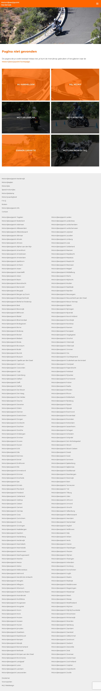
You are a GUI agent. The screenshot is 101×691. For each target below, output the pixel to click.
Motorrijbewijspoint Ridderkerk (63, 397)
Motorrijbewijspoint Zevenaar (62, 654)
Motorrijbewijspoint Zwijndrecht (63, 669)
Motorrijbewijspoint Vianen (61, 544)
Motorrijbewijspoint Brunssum (13, 346)
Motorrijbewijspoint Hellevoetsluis (14, 570)
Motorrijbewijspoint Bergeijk (12, 291)
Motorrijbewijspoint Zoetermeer (63, 658)
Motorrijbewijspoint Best (11, 305)
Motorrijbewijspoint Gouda (12, 522)
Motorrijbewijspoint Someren (62, 460)
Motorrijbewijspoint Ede (11, 452)
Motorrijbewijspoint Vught (61, 573)
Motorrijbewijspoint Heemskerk (13, 544)
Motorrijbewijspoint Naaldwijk (62, 287)
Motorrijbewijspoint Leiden (61, 217)
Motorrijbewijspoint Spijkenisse (62, 467)
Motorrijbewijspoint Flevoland (13, 489)
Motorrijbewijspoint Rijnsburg (62, 401)
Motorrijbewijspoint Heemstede (14, 548)
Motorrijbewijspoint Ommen (62, 349)
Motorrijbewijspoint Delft (11, 382)
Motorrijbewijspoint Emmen (12, 474)
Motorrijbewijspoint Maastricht (62, 261)
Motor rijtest (75, 117)
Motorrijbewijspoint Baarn (11, 280)
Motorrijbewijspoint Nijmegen (62, 309)
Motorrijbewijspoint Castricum (13, 364)
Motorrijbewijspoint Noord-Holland (64, 316)
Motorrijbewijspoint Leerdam (13, 669)
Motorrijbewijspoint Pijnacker (62, 375)
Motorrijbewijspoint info (10, 208)
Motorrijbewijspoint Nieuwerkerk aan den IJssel (69, 298)
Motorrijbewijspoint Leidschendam (64, 224)
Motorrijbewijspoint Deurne (12, 401)
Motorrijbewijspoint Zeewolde (62, 647)
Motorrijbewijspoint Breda (11, 342)
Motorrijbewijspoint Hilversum (13, 588)
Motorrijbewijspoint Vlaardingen (63, 548)
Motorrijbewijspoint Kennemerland (15, 647)
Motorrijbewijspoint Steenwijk (62, 478)
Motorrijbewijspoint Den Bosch (13, 390)
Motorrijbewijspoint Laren (11, 665)
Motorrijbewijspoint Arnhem (12, 265)
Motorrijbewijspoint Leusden (62, 235)
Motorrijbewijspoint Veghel (61, 526)
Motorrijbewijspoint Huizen (12, 625)
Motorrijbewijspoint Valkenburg (63, 511)
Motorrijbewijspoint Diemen (12, 412)
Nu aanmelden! (26, 84)
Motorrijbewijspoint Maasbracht (63, 254)
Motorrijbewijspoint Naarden (62, 291)
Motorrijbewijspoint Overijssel (62, 364)
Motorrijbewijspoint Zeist (60, 650)
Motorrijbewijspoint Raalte (61, 386)
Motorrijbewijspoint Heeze (12, 562)
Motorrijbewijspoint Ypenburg (62, 625)
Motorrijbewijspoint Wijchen (62, 606)
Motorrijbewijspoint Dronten (12, 437)
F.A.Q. (4, 201)
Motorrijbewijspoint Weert (61, 595)
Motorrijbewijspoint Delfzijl (12, 386)
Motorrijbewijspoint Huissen (12, 621)
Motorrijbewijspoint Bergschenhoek (15, 298)
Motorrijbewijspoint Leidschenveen (64, 228)
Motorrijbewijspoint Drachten (13, 426)
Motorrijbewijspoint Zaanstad (62, 632)
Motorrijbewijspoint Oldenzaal (62, 346)
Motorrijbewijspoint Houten (12, 617)
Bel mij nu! (75, 84)
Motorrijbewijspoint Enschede (13, 478)
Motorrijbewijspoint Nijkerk (61, 305)
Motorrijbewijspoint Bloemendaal (14, 320)
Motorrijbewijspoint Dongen (12, 419)
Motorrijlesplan (7, 182)
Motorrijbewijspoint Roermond (63, 412)
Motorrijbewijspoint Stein (60, 482)
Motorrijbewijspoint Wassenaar (63, 592)
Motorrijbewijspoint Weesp (61, 599)
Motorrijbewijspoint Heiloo (11, 566)
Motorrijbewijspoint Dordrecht (13, 423)
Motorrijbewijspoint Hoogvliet (13, 606)
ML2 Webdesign (8, 685)
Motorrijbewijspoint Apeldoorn (13, 261)
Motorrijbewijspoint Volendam (62, 562)
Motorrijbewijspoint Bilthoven (13, 313)
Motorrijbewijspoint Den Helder (13, 397)
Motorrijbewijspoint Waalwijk (62, 581)
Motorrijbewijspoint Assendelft (13, 272)
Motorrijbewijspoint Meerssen (62, 265)
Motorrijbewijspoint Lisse (60, 243)
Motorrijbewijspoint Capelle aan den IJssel (17, 360)
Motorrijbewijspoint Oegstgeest (63, 335)
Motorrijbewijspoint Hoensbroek (14, 595)
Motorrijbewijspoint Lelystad (62, 232)
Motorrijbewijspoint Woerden (62, 621)
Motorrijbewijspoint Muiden (61, 283)
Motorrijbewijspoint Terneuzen (63, 485)
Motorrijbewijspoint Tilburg (61, 493)
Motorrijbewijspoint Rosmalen (62, 419)
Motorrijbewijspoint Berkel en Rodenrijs (16, 302)
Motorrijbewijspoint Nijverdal (62, 313)
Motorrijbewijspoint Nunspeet (62, 331)
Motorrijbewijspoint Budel (11, 349)
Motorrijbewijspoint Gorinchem (13, 518)
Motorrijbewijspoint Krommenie (14, 658)
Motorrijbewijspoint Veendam (62, 518)
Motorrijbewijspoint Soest (60, 456)
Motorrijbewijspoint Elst (10, 467)
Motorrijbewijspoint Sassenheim (63, 426)
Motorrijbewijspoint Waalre (61, 577)
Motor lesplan (26, 117)
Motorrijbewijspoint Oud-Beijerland (64, 357)
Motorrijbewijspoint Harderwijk (13, 179)
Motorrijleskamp (8, 193)
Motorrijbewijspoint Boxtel (12, 335)
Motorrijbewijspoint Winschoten (63, 614)
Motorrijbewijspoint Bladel (11, 316)
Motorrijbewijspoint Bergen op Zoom (16, 294)
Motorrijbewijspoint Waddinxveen (64, 584)
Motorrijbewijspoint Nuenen (61, 327)
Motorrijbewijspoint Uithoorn (62, 500)
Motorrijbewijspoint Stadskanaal (63, 471)
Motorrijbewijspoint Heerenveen (14, 551)
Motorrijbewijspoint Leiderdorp (63, 221)
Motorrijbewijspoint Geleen (12, 504)
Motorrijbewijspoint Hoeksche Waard (15, 592)
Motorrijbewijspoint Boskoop (12, 331)
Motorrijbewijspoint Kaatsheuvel (14, 636)
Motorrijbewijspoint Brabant (12, 338)
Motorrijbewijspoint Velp (60, 533)
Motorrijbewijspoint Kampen (12, 639)
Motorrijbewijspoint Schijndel (62, 437)
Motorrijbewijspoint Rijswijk (61, 408)
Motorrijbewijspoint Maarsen (62, 250)
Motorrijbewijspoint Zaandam (62, 628)
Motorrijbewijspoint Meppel (61, 269)
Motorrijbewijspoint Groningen (13, 526)
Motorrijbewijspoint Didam (12, 408)
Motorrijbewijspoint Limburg (62, 239)
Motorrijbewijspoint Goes (11, 515)
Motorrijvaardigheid (9, 197)
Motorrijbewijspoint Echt (11, 448)
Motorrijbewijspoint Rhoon (61, 393)
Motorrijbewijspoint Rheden (61, 390)
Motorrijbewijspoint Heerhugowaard (15, 555)
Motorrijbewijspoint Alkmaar (12, 235)
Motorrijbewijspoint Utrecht (61, 507)
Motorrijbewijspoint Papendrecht (63, 368)
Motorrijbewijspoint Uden (60, 496)
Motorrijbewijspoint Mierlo (61, 276)
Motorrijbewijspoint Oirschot (62, 338)
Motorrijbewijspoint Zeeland (62, 643)
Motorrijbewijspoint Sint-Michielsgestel (66, 441)
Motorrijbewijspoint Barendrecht (14, 283)
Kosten (4, 204)
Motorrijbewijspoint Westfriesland (64, 603)
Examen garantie (26, 150)
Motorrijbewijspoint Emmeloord (14, 471)
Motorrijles (6, 186)
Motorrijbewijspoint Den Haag (13, 393)
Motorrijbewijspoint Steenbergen (63, 474)
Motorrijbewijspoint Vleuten (61, 551)
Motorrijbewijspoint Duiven (12, 445)
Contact (5, 212)
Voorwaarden (7, 682)
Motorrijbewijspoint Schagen (62, 430)
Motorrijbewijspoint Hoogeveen (14, 603)
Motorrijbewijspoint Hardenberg (14, 537)
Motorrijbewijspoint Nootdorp (62, 324)
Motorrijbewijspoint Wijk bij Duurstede (65, 610)
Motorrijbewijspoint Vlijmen (61, 555)
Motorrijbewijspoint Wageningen (63, 588)
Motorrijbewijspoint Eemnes (12, 456)
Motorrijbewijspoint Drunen (12, 441)
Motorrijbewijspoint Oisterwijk (62, 342)
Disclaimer (6, 678)
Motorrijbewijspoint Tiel (60, 489)
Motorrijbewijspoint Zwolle (61, 672)
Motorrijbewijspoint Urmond (62, 504)
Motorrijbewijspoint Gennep (12, 511)
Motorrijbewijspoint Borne (11, 327)
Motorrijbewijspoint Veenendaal (63, 522)
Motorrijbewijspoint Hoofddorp (13, 599)
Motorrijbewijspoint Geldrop (12, 500)
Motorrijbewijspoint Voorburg (62, 566)
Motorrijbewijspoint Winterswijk (63, 617)
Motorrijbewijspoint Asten (11, 276)
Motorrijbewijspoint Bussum (12, 357)
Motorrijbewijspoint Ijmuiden (12, 628)
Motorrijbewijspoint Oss (60, 353)
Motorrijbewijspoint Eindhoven (13, 463)
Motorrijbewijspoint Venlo (61, 540)
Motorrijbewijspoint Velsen (61, 537)
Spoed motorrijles (8, 190)
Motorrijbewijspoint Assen (11, 269)
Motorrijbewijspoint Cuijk (11, 371)
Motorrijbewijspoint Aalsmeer (13, 224)
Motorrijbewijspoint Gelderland (13, 496)
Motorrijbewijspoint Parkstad (62, 371)
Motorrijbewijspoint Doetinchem (14, 415)
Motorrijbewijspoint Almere (12, 243)
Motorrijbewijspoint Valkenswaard (64, 515)
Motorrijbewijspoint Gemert (12, 507)
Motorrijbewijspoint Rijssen (61, 404)
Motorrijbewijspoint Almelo (12, 239)
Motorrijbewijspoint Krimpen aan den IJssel (18, 654)
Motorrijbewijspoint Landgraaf (13, 661)
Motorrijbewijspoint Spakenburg (63, 463)
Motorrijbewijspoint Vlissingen (62, 559)
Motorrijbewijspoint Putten (61, 382)
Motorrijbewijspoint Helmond (13, 573)
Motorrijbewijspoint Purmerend (63, 379)
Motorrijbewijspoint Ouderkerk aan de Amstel (68, 360)
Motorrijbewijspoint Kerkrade (12, 650)
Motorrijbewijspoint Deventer (13, 404)
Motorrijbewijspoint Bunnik (12, 353)
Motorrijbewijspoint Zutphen (62, 665)
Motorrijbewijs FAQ (75, 150)
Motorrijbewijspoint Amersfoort (13, 250)
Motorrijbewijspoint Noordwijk (62, 320)
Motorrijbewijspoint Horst (11, 614)
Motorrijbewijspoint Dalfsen (12, 379)
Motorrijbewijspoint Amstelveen (14, 254)
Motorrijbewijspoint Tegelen (12, 217)
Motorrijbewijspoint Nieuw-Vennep (64, 302)
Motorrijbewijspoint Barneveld (13, 287)
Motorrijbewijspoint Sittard (61, 445)
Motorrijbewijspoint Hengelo (12, 581)
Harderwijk (10, 3)
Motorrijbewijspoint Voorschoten (63, 570)
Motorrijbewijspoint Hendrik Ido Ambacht (17, 577)
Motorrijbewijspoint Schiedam (62, 434)
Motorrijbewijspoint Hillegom (13, 584)
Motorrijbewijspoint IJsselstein (13, 632)
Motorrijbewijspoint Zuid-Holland (63, 661)
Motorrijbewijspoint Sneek (61, 452)
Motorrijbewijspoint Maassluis (62, 258)
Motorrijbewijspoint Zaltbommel (63, 636)
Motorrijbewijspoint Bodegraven (14, 324)
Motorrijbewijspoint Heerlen (12, 559)
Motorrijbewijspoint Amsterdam (14, 258)
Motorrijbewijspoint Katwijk (12, 643)
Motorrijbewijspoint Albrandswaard (15, 232)
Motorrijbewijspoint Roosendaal (63, 415)
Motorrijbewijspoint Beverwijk (13, 309)
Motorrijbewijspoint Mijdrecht (62, 280)
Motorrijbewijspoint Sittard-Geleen (64, 448)
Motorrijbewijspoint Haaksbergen (14, 529)
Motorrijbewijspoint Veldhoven (62, 529)
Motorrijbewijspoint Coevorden (13, 368)
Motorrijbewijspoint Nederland (13, 221)
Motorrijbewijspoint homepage (16, 62)
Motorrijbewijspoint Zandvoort (62, 639)
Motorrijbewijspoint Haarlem (12, 533)
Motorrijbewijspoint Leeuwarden (14, 672)
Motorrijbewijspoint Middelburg (63, 272)
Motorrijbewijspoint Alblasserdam (14, 228)
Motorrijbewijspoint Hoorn (11, 610)
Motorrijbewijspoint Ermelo (12, 485)
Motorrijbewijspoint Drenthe (12, 430)
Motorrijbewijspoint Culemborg (13, 375)
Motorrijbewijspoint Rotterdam (63, 423)
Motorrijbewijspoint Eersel (11, 460)
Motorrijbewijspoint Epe (10, 482)
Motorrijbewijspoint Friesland (12, 493)
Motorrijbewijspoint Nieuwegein (63, 294)
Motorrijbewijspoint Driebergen (13, 434)
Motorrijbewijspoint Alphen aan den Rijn (17, 247)
